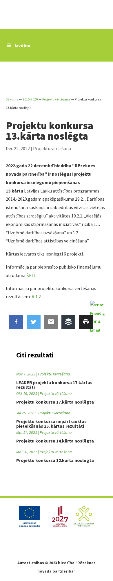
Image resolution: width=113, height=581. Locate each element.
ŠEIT (31, 275)
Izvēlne (22, 45)
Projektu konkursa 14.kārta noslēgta (55, 441)
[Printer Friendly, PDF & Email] (98, 317)
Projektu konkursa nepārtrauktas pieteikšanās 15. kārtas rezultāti (51, 423)
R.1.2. (36, 296)
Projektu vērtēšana (52, 148)
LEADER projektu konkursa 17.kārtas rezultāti (54, 384)
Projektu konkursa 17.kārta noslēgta (55, 402)
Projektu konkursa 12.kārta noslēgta (55, 460)
